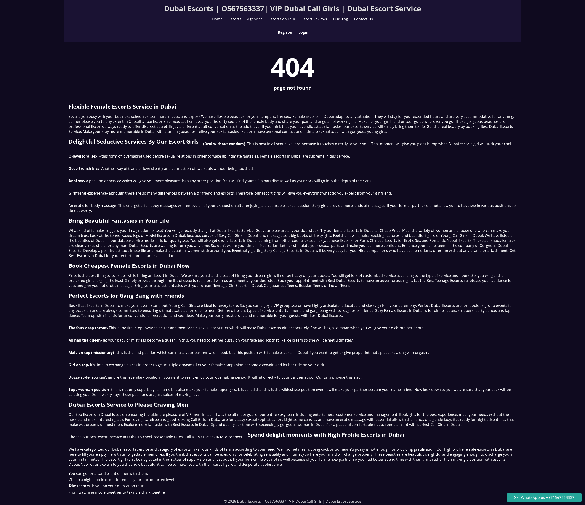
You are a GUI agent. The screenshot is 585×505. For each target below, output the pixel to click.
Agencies (255, 18)
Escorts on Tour (282, 18)
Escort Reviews (314, 18)
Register (285, 32)
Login (303, 32)
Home (217, 18)
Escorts (235, 18)
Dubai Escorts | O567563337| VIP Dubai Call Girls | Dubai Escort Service (292, 8)
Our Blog (340, 18)
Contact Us (363, 18)
